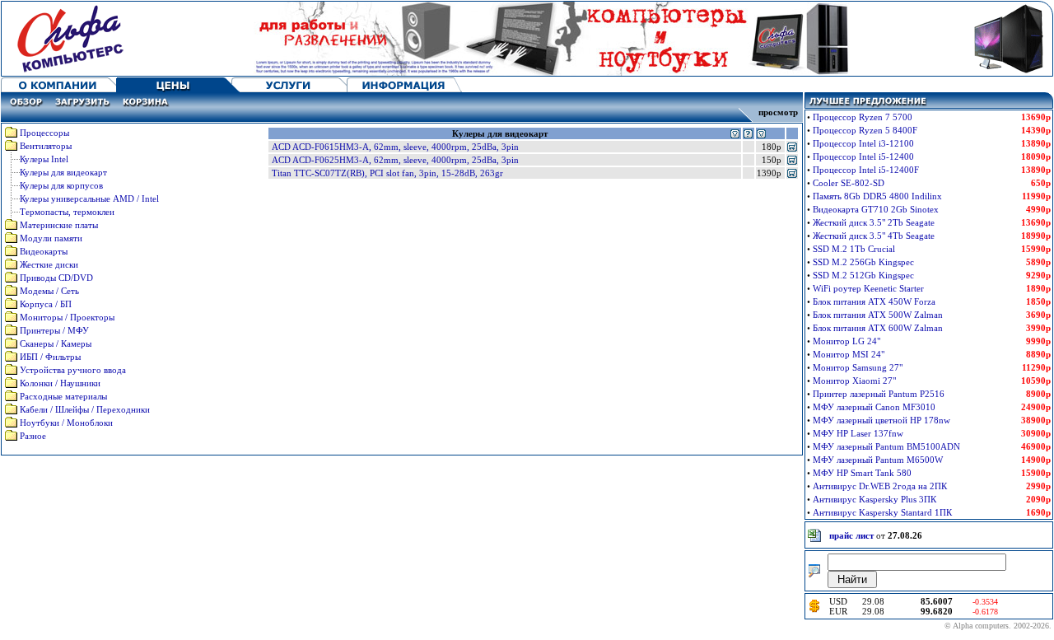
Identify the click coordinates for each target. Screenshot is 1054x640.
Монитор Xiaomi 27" (854, 380)
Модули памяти (51, 238)
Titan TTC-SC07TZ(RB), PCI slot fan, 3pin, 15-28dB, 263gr (387, 173)
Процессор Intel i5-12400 (863, 156)
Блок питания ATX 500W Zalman (878, 315)
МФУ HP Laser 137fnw (858, 433)
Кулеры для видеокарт (63, 172)
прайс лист (851, 535)
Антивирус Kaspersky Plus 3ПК (874, 499)
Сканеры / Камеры (55, 343)
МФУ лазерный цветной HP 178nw (881, 420)
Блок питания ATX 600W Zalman (878, 328)
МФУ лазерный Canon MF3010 (874, 407)
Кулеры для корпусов (61, 185)
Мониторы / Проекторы (67, 317)
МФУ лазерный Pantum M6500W (878, 460)
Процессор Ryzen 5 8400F (865, 130)
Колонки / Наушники (60, 383)
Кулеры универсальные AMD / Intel (89, 198)
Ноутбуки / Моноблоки (66, 422)
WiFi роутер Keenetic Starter (868, 288)
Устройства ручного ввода (73, 370)
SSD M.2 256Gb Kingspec (863, 262)
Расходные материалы (63, 396)
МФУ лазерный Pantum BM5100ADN (886, 446)
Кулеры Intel (44, 159)
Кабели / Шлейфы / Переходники (85, 409)
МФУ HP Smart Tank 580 (862, 473)
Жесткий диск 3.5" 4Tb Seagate (874, 236)
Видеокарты (44, 251)
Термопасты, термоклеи (67, 212)
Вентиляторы (46, 146)
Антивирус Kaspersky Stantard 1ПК (882, 512)
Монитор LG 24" (846, 341)
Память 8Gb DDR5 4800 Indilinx (877, 196)
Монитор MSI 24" (848, 354)
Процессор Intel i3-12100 (863, 143)
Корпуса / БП (46, 304)
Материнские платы (59, 225)
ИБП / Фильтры (50, 357)
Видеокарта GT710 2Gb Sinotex (876, 209)
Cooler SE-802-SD (848, 183)
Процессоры (44, 133)
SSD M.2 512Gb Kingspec (863, 275)
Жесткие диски (49, 264)
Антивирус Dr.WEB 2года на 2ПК (880, 486)
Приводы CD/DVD (56, 278)
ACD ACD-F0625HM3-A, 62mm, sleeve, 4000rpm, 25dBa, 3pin (395, 160)
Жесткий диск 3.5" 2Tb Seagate (874, 222)
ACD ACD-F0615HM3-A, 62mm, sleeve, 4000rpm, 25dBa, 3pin (395, 147)
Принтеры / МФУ (54, 330)
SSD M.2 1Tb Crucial (854, 249)
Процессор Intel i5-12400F (866, 170)
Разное (33, 436)
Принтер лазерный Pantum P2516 (878, 394)
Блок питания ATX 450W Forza (874, 301)
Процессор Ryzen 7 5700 (862, 117)
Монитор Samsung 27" (857, 367)
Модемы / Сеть (49, 291)
